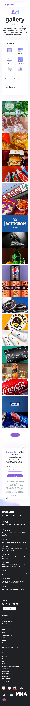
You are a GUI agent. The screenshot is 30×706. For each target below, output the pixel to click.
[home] (9, 5)
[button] (24, 5)
